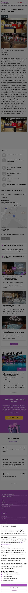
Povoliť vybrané (14, 588)
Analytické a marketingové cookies (11, 574)
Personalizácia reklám (8, 580)
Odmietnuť (14, 590)
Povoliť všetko (14, 585)
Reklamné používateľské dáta (10, 578)
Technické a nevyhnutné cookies (10, 573)
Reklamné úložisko (7, 576)
